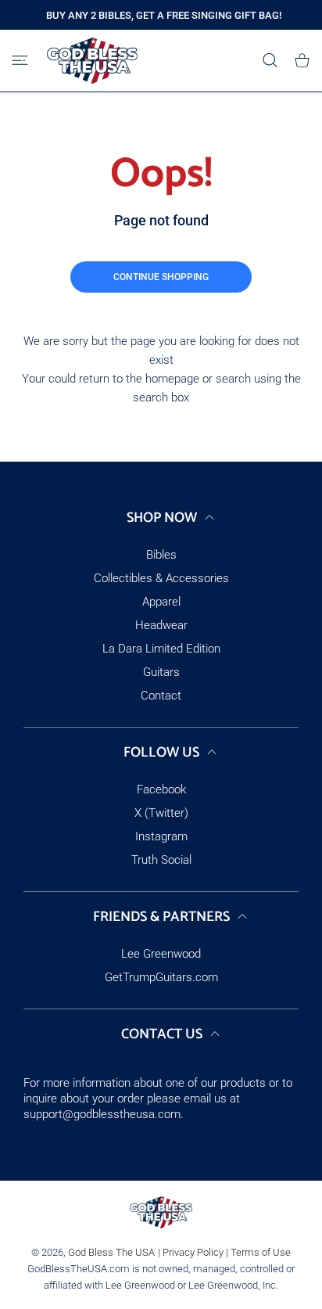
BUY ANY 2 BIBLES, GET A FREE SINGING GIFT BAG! (163, 15)
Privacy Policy (193, 1252)
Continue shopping (161, 277)
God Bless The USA (111, 1252)
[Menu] (20, 60)
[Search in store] (270, 60)
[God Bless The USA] (92, 61)
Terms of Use (261, 1252)
